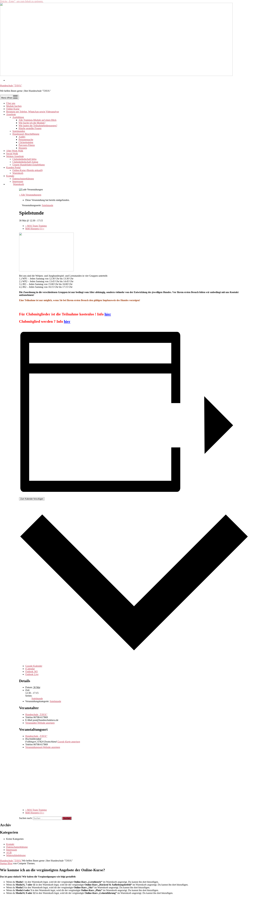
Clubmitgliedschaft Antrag (25, 162)
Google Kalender (33, 666)
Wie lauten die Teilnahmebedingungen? (38, 125)
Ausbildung (18, 117)
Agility (22, 136)
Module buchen (14, 106)
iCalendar (30, 668)
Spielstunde (37, 698)
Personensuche (26, 139)
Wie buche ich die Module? (32, 122)
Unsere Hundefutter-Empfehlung (28, 164)
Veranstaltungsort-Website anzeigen (42, 747)
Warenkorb (17, 173)
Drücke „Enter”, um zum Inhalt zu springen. (21, 1)
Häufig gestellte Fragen (30, 128)
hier (108, 314)
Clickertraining (26, 142)
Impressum (17, 181)
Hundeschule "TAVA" (11, 85)
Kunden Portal (13, 167)
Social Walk (12, 153)
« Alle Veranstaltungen (30, 194)
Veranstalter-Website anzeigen (40, 723)
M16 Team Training (36, 225)
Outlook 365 (31, 671)
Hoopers (23, 148)
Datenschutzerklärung (23, 178)
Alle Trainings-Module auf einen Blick (37, 120)
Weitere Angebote (15, 156)
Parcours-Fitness (27, 145)
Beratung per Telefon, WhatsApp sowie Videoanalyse (32, 111)
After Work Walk (14, 150)
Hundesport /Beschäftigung (25, 134)
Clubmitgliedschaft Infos (24, 159)
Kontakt (10, 176)
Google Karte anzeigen (68, 741)
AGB (9, 852)
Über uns (10, 103)
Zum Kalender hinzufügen (31, 499)
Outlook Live (31, 674)
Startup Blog (6, 863)
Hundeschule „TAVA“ (36, 714)
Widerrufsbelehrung (16, 855)
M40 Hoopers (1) (34, 228)
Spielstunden (18, 131)
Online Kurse (12, 109)
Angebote (11, 114)
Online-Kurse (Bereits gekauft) (27, 170)
